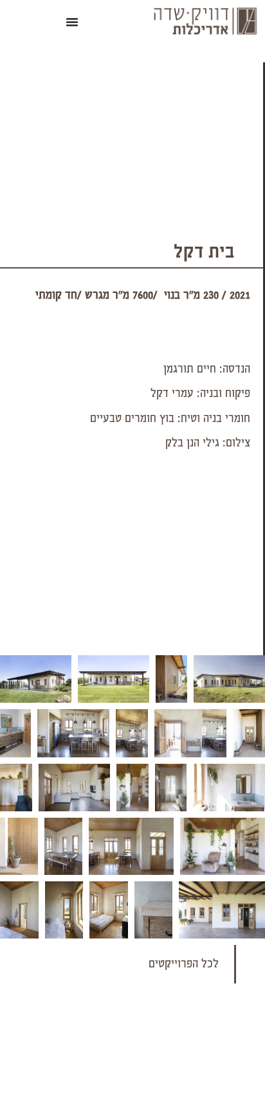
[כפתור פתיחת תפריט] (72, 21)
